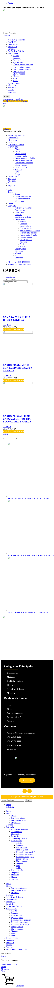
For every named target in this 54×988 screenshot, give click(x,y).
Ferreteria (11, 49)
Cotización (7, 129)
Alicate (16, 56)
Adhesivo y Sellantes (16, 40)
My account (19, 201)
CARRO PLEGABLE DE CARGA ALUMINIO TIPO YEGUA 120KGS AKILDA (17, 419)
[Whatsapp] (29, 791)
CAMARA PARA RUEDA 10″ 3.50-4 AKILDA (16, 318)
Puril (15, 78)
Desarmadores (18, 60)
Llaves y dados (19, 74)
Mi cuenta (15, 893)
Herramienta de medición (23, 65)
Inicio (5, 279)
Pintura (11, 90)
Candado (16, 58)
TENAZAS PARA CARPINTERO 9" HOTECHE (28, 498)
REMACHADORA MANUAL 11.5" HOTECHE (28, 612)
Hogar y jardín (13, 83)
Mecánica (12, 87)
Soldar (15, 81)
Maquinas (12, 85)
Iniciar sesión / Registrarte (16, 949)
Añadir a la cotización (13, 329)
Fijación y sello (19, 62)
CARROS (12, 42)
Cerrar (5, 434)
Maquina (16, 76)
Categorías (10, 277)
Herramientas (13, 53)
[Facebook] (24, 791)
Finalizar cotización (22, 199)
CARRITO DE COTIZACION (15, 101)
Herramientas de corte (21, 67)
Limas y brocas (19, 71)
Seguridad (12, 92)
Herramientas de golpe (22, 69)
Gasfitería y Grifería (16, 51)
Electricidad (12, 47)
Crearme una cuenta (9, 964)
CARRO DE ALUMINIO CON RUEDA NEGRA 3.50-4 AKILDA (18, 368)
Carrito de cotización (23, 196)
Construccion (13, 44)
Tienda (17, 194)
